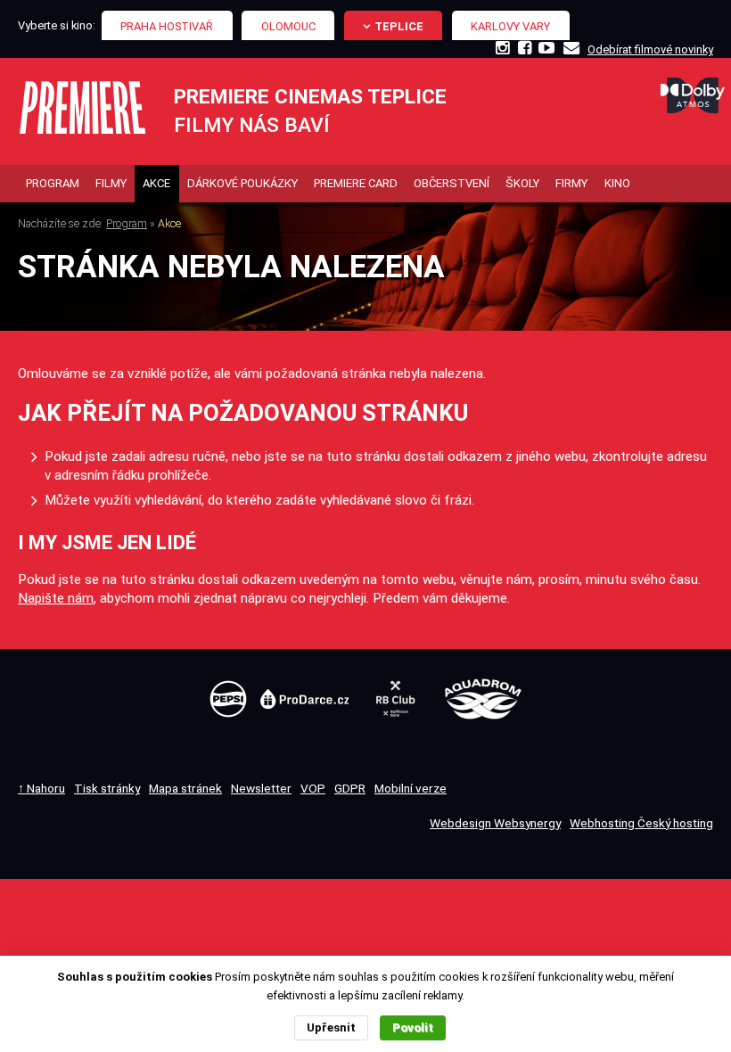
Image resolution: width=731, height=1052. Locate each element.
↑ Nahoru (41, 788)
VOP (312, 788)
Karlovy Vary (510, 26)
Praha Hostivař (166, 26)
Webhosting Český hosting (641, 823)
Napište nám (56, 598)
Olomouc (288, 26)
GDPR (350, 788)
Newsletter (261, 788)
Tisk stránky (107, 788)
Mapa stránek (185, 788)
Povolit (412, 1027)
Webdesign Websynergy (495, 823)
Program (126, 223)
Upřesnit (331, 1027)
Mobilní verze (410, 788)
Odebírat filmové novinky (650, 49)
